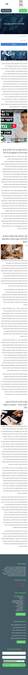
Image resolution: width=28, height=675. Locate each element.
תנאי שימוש (20, 583)
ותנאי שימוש (6, 661)
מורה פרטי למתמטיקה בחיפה (19, 633)
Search (14, 44)
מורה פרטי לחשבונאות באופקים (18, 638)
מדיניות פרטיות (13, 661)
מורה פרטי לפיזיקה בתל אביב (19, 635)
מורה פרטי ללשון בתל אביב (19, 627)
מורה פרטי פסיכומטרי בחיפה (19, 630)
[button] (7, 4)
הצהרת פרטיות (19, 585)
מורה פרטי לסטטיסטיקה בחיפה (18, 624)
